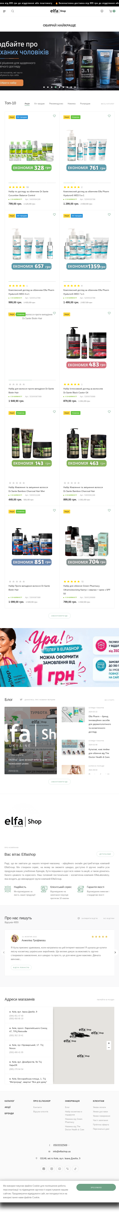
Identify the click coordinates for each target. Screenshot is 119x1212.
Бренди (9, 1113)
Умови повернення (101, 1116)
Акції (8, 1107)
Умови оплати (99, 1107)
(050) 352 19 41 (16, 1035)
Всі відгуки (109, 918)
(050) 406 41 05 (16, 1052)
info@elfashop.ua (62, 1151)
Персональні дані (101, 1129)
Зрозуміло (96, 1187)
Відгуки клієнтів (40, 1111)
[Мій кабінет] (102, 11)
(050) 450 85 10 (16, 1018)
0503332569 (60, 1145)
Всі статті (109, 700)
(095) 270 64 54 (16, 1069)
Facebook (43, 1168)
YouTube (59, 1168)
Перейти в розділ (105, 1000)
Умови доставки (100, 1111)
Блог (67, 1107)
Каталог (10, 1101)
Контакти (37, 1107)
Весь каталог (107, 104)
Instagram (51, 1168)
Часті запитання (100, 1120)
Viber (67, 1168)
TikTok (75, 1168)
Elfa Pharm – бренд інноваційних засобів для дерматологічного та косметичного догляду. (100, 724)
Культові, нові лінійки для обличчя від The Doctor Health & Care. (99, 753)
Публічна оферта (101, 1124)
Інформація (72, 1101)
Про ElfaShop (42, 1101)
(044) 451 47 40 (16, 1016)
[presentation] (4, 952)
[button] (85, 1030)
